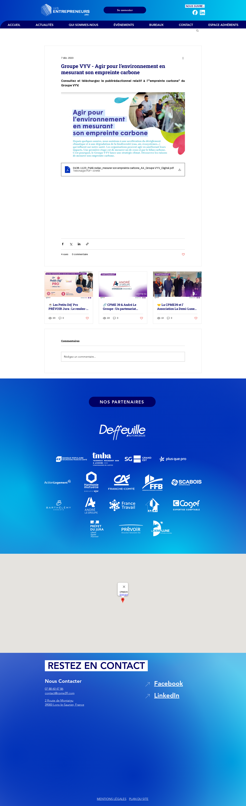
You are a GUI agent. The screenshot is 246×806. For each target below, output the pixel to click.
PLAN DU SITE (138, 799)
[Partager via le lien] (87, 244)
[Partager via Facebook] (62, 244)
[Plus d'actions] (183, 58)
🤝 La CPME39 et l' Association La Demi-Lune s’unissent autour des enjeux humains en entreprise (177, 307)
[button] (197, 30)
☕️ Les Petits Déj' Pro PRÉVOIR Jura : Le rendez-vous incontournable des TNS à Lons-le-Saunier (67, 307)
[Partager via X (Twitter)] (70, 244)
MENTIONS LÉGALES (111, 799)
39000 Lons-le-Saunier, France (64, 705)
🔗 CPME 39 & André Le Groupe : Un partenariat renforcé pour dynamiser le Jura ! (122, 307)
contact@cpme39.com (59, 693)
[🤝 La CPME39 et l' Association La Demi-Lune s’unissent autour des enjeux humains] (177, 285)
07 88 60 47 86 (54, 689)
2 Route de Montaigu (59, 700)
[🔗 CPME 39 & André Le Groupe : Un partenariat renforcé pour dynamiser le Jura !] (123, 285)
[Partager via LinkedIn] (79, 244)
